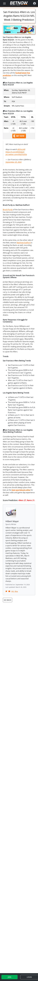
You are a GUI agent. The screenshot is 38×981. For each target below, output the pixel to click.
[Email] (9, 591)
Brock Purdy (8, 209)
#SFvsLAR (21, 149)
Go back (7, 600)
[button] (34, 3)
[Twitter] (6, 591)
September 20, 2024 (13, 162)
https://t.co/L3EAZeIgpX (14, 152)
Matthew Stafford (24, 242)
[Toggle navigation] (4, 3)
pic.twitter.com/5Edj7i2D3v (16, 154)
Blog (16, 591)
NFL (12, 591)
